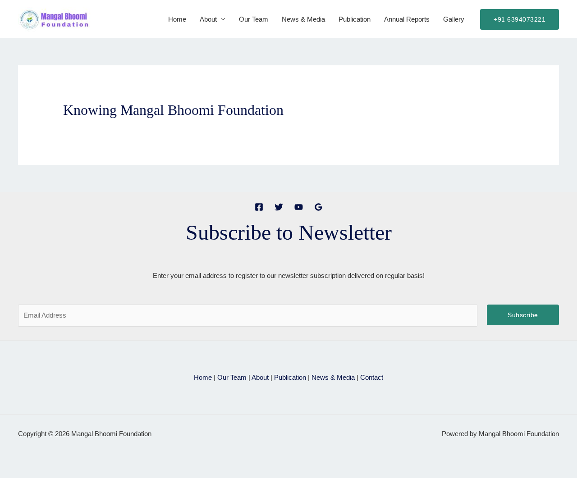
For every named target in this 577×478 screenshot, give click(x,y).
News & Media (303, 19)
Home (177, 19)
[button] (519, 19)
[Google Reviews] (318, 207)
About (208, 19)
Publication (355, 19)
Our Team (253, 19)
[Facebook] (259, 207)
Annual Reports (407, 19)
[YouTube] (298, 207)
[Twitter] (279, 207)
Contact (371, 377)
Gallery (453, 19)
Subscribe (523, 315)
